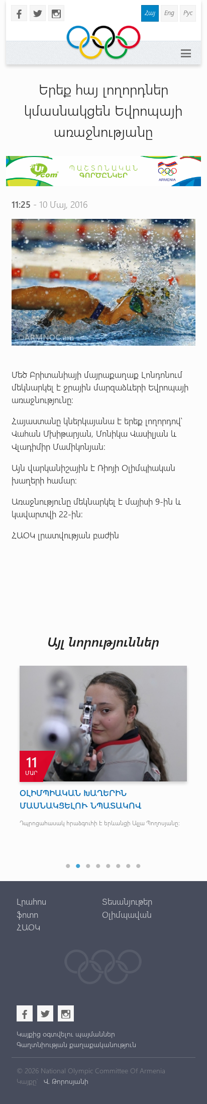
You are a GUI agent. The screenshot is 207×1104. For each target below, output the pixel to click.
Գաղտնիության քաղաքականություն (76, 1044)
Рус (187, 12)
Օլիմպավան (127, 914)
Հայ (150, 12)
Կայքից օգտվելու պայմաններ (66, 1034)
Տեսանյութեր (127, 901)
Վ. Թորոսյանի (65, 1081)
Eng (169, 12)
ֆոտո (27, 914)
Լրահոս (31, 901)
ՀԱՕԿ (28, 926)
